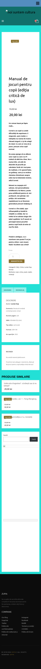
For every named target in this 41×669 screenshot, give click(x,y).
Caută (5, 435)
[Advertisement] (20, 545)
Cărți (17, 267)
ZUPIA (14, 652)
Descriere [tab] (7, 290)
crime (21, 272)
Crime (22, 267)
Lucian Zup (27, 267)
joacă (25, 272)
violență (11, 274)
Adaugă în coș (16, 261)
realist (30, 272)
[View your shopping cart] (36, 21)
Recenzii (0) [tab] (20, 290)
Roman (11, 270)
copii (17, 272)
